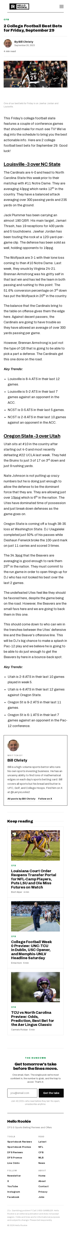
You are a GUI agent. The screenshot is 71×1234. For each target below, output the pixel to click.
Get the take (51, 1093)
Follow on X (45, 799)
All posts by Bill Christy (21, 799)
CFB (6, 19)
